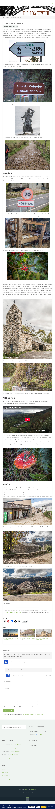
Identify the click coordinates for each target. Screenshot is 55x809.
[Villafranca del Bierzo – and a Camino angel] (44, 633)
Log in (3, 769)
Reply (49, 662)
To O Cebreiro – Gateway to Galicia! (27, 638)
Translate (40, 734)
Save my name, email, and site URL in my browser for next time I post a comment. (24, 707)
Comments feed (6, 775)
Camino (7, 17)
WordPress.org (6, 779)
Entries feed (5, 772)
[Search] (4, 727)
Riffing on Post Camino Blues (13, 758)
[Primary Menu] (52, 3)
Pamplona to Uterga (16, 744)
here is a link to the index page (13, 612)
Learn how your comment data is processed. (33, 714)
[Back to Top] (27, 799)
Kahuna (27, 789)
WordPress (33, 789)
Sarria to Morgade (15, 751)
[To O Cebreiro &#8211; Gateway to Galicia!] (27, 633)
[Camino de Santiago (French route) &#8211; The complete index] (10, 633)
